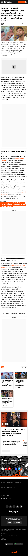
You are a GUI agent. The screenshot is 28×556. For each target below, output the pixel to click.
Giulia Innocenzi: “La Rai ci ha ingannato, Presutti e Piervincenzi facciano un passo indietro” (13, 432)
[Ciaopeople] (14, 552)
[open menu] (1, 2)
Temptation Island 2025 (7, 5)
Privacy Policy (18, 482)
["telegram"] (19, 468)
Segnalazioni (10, 482)
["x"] (12, 468)
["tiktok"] (2, 468)
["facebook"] (16, 468)
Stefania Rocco (11, 24)
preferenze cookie (11, 487)
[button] (25, 24)
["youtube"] (9, 468)
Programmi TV (4, 364)
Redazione (3, 487)
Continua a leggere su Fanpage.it (14, 313)
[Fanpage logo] (8, 2)
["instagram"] (6, 468)
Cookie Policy (4, 485)
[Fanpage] (14, 512)
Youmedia (3, 482)
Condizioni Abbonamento (14, 485)
